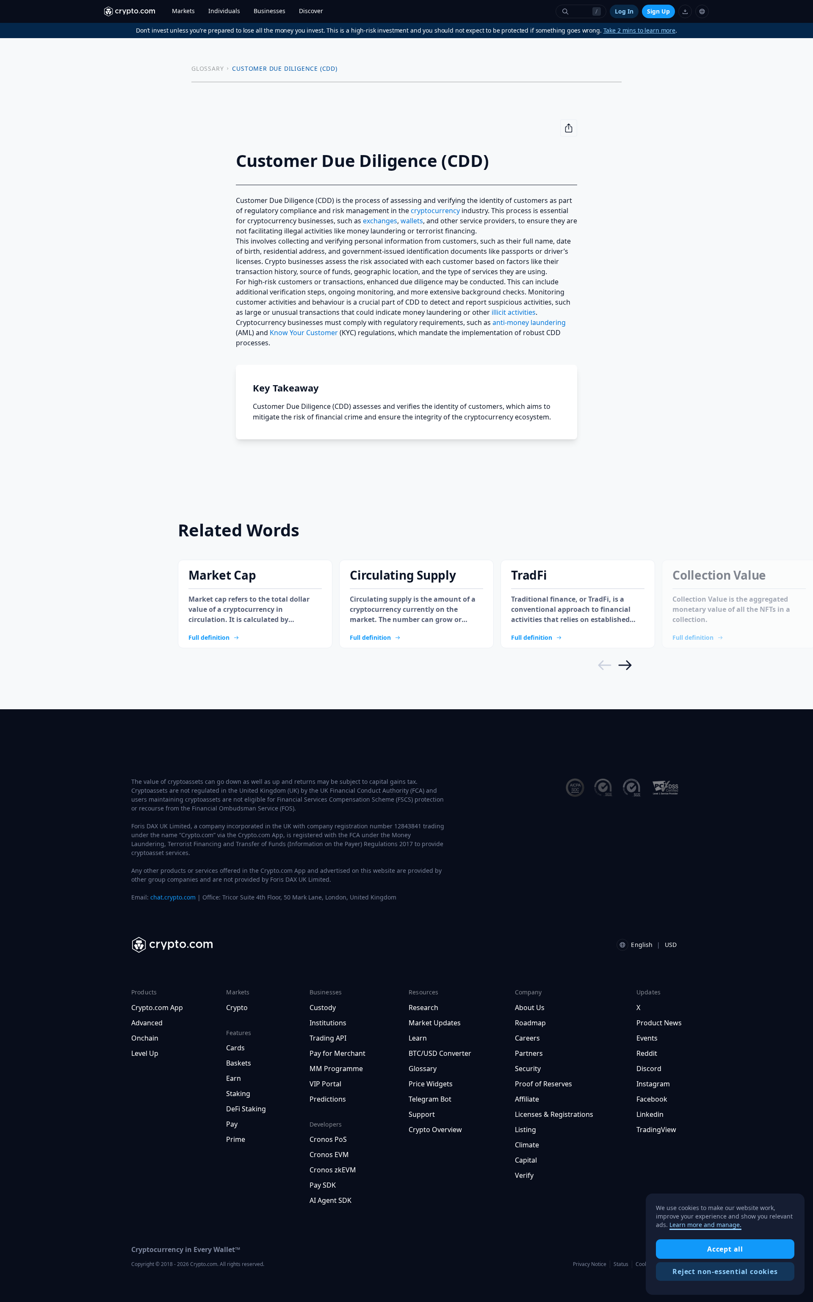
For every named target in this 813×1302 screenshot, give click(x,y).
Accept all (725, 1249)
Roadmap (530, 1023)
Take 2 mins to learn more (639, 30)
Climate (527, 1145)
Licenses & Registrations (554, 1114)
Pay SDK (323, 1185)
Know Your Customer (304, 332)
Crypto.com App (157, 1007)
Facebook (651, 1099)
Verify (524, 1175)
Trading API (328, 1038)
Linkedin (650, 1114)
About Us (530, 1007)
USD (671, 945)
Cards (235, 1048)
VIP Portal (325, 1084)
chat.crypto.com (173, 897)
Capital (526, 1160)
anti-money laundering (529, 322)
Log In (624, 11)
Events (647, 1038)
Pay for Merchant (337, 1053)
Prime (235, 1139)
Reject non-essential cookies (724, 1271)
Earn (233, 1078)
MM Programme (336, 1068)
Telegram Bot (430, 1099)
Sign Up (658, 11)
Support (422, 1114)
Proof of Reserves (543, 1084)
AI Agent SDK (330, 1200)
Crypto (237, 1007)
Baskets (238, 1063)
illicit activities (514, 312)
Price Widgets (431, 1084)
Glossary (423, 1068)
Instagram (653, 1084)
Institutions (328, 1023)
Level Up (144, 1053)
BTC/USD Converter (440, 1053)
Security (528, 1068)
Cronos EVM (329, 1154)
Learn (418, 1038)
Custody (323, 1007)
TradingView (656, 1129)
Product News (659, 1023)
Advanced (147, 1023)
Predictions (328, 1099)
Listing (525, 1129)
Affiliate (527, 1099)
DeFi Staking (246, 1109)
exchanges (380, 220)
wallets (412, 220)
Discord (648, 1068)
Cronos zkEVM (333, 1170)
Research (423, 1007)
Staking (238, 1093)
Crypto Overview (435, 1129)
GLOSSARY (207, 68)
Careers (527, 1038)
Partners (529, 1053)
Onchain (144, 1038)
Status (621, 1264)
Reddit (646, 1053)
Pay (232, 1124)
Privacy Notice (589, 1264)
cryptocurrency (435, 210)
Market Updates (435, 1023)
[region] (725, 1244)
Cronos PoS (328, 1139)
